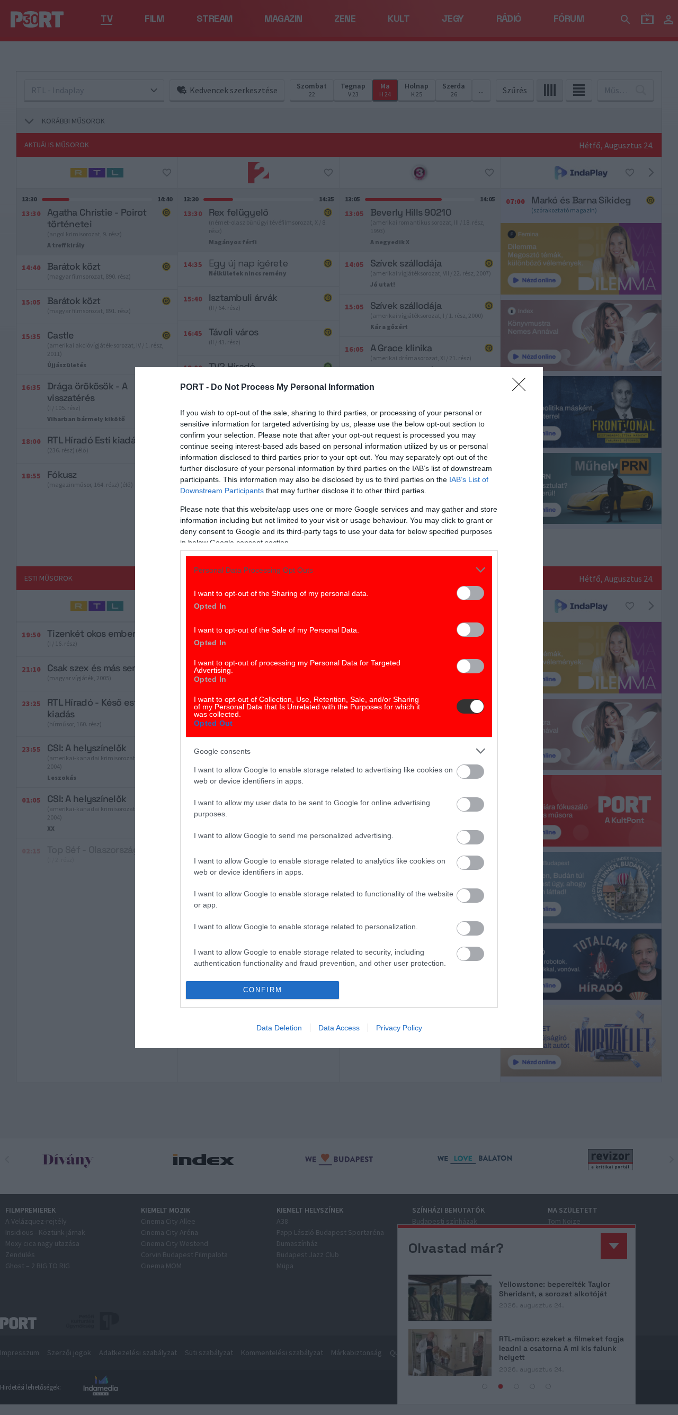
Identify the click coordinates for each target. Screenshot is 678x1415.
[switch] (470, 593)
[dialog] (339, 707)
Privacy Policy (399, 1028)
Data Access (339, 1028)
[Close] (522, 388)
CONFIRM (262, 990)
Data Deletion (279, 1028)
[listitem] (339, 569)
